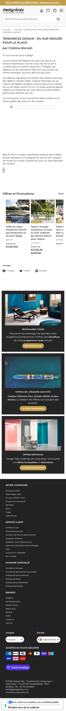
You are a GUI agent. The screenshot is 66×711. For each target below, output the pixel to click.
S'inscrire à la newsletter (15, 553)
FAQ (7, 549)
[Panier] (54, 10)
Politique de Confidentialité (17, 582)
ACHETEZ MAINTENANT (33, 408)
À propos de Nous (13, 491)
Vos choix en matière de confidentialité (35, 702)
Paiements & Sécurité (14, 531)
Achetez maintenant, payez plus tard (21, 535)
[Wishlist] (48, 10)
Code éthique (11, 516)
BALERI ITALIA (12, 605)
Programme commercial (15, 501)
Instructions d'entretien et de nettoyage (22, 545)
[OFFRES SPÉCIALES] (33, 435)
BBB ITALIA (11, 609)
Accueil (7, 29)
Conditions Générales (14, 568)
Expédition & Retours (14, 538)
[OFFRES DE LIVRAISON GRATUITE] (33, 372)
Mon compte (11, 556)
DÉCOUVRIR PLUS (33, 346)
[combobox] (33, 19)
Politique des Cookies (14, 586)
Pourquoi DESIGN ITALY (15, 498)
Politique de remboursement (17, 575)
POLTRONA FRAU (13, 602)
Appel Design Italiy (13, 494)
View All (9, 623)
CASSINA (9, 598)
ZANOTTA (10, 619)
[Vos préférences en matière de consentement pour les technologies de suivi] (5, 706)
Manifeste (10, 505)
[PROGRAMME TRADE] (33, 309)
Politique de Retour (13, 579)
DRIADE (9, 612)
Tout (60, 193)
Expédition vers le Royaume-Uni (19, 542)
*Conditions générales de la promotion (21, 572)
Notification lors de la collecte (21, 707)
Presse (8, 512)
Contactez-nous (12, 528)
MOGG (8, 616)
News (8, 509)
